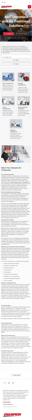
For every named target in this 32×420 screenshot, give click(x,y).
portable (26, 182)
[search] (29, 2)
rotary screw (15, 182)
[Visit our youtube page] (13, 382)
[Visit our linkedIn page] (9, 382)
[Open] (29, 6)
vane (20, 182)
